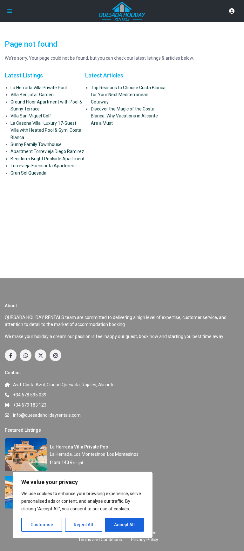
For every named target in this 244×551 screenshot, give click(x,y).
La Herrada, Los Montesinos (77, 454)
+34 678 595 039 (29, 394)
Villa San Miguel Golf (30, 115)
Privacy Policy (144, 539)
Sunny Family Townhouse (36, 144)
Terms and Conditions (100, 539)
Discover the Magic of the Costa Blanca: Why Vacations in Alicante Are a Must (124, 116)
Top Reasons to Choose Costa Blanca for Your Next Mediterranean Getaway (128, 94)
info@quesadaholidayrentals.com (47, 415)
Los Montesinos (123, 454)
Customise (41, 524)
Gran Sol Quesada (28, 173)
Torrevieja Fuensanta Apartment (43, 165)
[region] (82, 505)
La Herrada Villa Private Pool (38, 87)
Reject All (83, 524)
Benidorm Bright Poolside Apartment (47, 158)
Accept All (124, 524)
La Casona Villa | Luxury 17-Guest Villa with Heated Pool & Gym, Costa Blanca (45, 130)
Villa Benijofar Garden (32, 94)
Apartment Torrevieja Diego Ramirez (47, 151)
